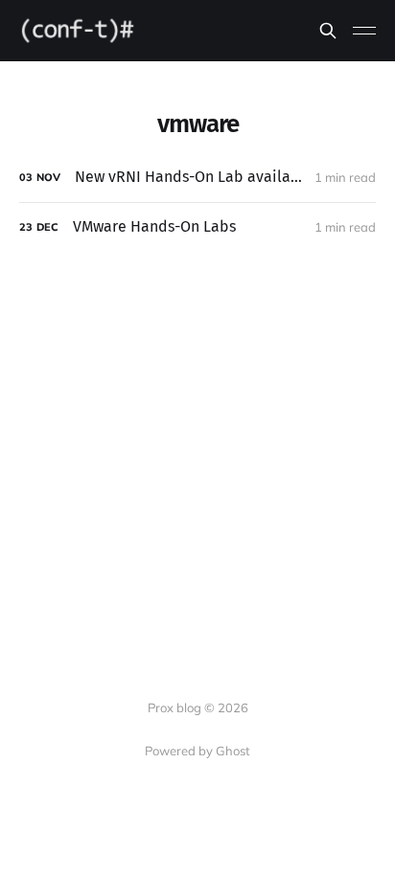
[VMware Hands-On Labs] (197, 227)
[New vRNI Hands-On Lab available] (197, 177)
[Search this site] (328, 30)
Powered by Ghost (197, 750)
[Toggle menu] (364, 30)
